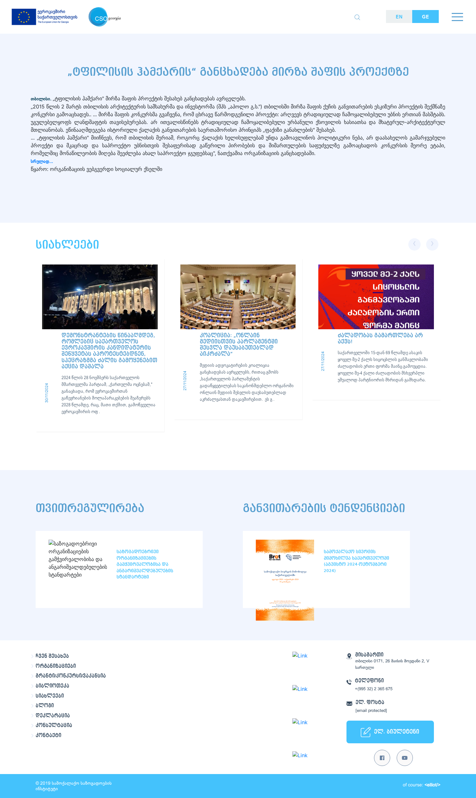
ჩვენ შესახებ (52, 656)
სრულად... (42, 162)
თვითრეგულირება (90, 508)
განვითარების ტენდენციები (324, 508)
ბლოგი (45, 705)
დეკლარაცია (53, 716)
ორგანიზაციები (56, 666)
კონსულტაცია (54, 725)
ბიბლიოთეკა (52, 686)
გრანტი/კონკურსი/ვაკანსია (71, 676)
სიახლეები (50, 696)
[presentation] (414, 244)
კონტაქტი (48, 735)
